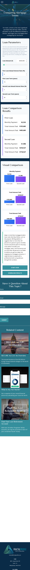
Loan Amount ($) (8, 61)
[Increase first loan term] (26, 81)
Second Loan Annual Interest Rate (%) (14, 86)
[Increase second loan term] (26, 96)
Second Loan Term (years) (11, 94)
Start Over (15, 267)
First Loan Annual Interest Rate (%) (14, 71)
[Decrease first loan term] (26, 83)
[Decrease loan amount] (26, 61)
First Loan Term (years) (10, 78)
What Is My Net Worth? (10, 390)
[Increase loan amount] (26, 60)
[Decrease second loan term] (26, 98)
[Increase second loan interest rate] (26, 89)
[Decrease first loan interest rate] (26, 75)
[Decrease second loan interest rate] (26, 90)
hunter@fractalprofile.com (15, 555)
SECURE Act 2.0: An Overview (13, 356)
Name (2, 289)
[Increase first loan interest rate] (26, 73)
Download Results (15, 273)
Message (2, 307)
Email (1, 298)
